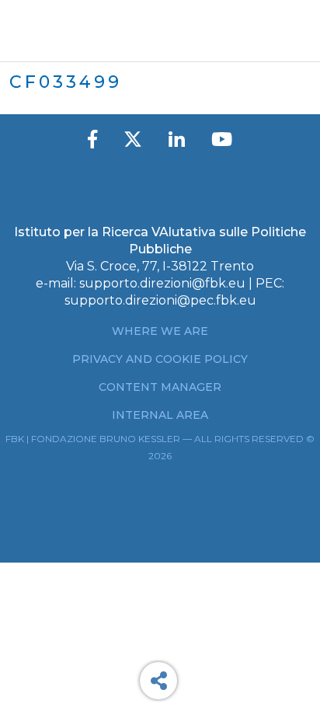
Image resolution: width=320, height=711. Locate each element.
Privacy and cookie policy (160, 359)
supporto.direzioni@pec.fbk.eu (160, 300)
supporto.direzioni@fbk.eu (162, 283)
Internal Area (160, 415)
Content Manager (160, 387)
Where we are (160, 331)
